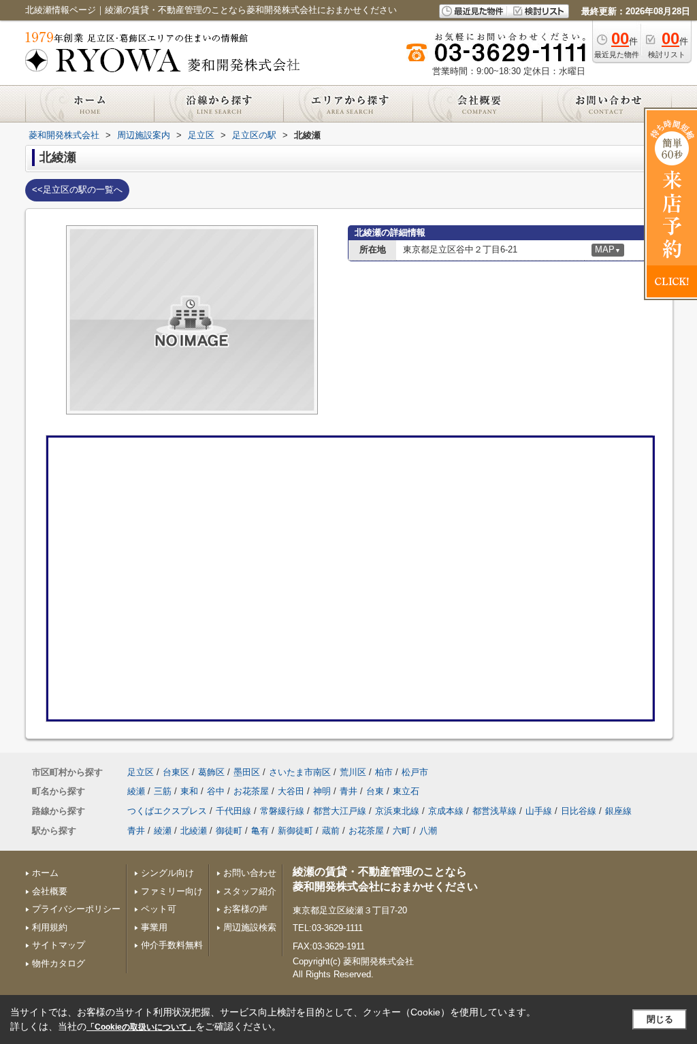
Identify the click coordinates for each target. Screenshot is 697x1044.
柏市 (384, 772)
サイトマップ (58, 945)
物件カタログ (58, 963)
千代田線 (233, 811)
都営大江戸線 (339, 811)
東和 (189, 791)
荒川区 (353, 772)
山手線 (538, 811)
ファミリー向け (172, 891)
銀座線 (618, 811)
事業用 (154, 927)
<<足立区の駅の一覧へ (77, 189)
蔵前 (331, 831)
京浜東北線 (397, 811)
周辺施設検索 (249, 927)
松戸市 (415, 772)
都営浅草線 (494, 811)
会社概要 (49, 891)
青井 (348, 791)
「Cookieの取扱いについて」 (140, 1027)
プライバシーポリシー (76, 909)
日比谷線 (578, 811)
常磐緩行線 (282, 811)
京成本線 (446, 811)
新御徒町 (295, 831)
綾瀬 (136, 791)
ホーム (45, 873)
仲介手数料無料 (172, 945)
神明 (322, 791)
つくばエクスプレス (167, 811)
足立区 (140, 772)
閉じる (660, 1019)
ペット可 (158, 909)
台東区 (176, 772)
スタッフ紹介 (249, 891)
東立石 (406, 791)
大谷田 (291, 791)
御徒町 (229, 831)
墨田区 (246, 772)
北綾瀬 (193, 831)
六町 (401, 831)
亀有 (260, 831)
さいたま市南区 (300, 772)
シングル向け (167, 873)
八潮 (428, 831)
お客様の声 (245, 909)
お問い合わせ (249, 873)
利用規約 (49, 927)
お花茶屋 (251, 791)
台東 (375, 791)
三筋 (163, 791)
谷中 (216, 791)
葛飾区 (211, 772)
